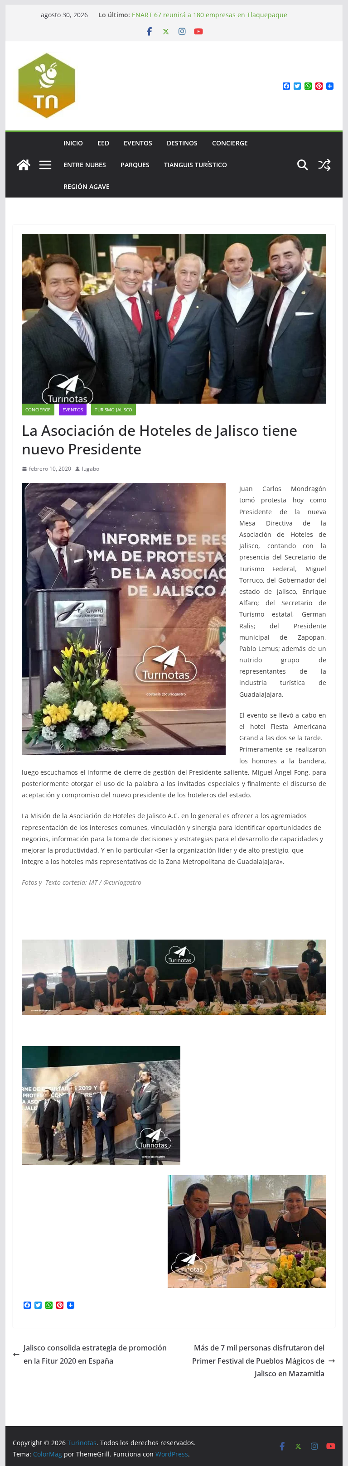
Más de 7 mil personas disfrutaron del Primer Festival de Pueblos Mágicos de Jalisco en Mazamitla (258, 1361)
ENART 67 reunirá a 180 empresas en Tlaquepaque (209, 14)
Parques (135, 164)
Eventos (138, 143)
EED (103, 143)
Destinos (182, 143)
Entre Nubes (84, 164)
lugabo (90, 469)
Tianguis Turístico (195, 164)
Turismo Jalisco (113, 409)
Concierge (230, 143)
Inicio (73, 143)
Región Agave (86, 186)
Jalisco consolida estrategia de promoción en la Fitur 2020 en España (95, 1354)
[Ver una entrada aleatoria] (324, 165)
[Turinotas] (23, 165)
